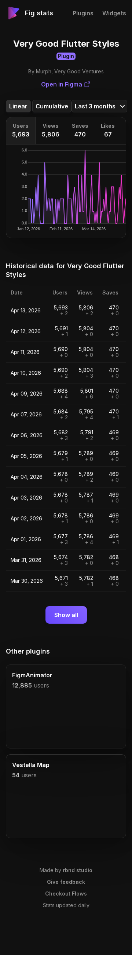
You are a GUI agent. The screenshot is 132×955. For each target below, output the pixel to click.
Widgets (114, 13)
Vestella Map (31, 765)
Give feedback (66, 882)
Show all (66, 615)
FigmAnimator (32, 675)
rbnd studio (77, 870)
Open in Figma (61, 84)
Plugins (83, 13)
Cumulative (52, 106)
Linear (18, 106)
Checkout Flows (66, 893)
